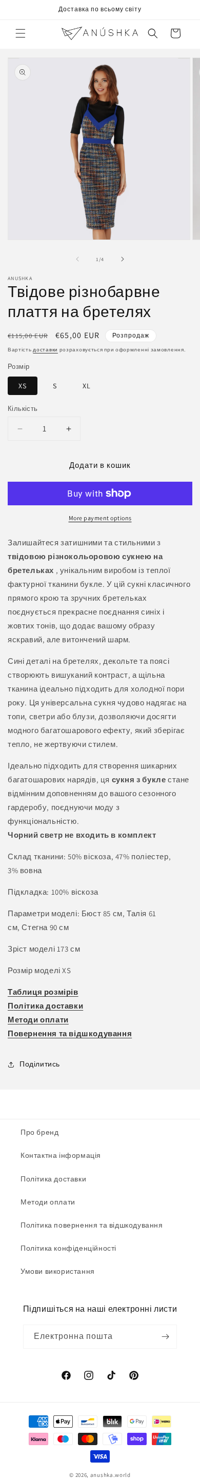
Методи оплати (38, 1019)
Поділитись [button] (39, 1064)
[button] (20, 33)
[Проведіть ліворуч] (77, 259)
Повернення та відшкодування (70, 1033)
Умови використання (58, 1271)
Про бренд (39, 1132)
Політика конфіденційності (68, 1248)
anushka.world (110, 1474)
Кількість (23, 408)
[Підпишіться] (165, 1337)
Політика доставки (53, 1178)
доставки (45, 349)
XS (22, 385)
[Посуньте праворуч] (122, 259)
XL (87, 385)
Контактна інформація (61, 1155)
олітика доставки (49, 1006)
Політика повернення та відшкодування (92, 1225)
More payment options (100, 518)
